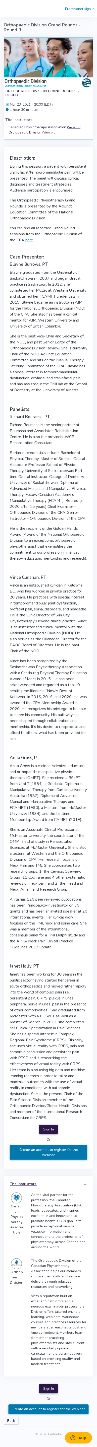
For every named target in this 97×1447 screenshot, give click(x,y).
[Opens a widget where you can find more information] (78, 1438)
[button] (85, 1184)
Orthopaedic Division (32, 132)
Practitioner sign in (80, 8)
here (29, 240)
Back (11, 1420)
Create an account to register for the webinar (48, 1152)
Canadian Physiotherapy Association (44, 127)
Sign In (48, 1129)
